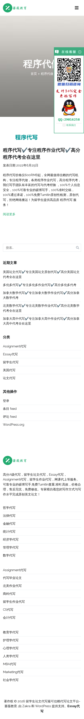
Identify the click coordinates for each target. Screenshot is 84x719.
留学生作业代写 (14, 602)
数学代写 (9, 555)
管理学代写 (11, 547)
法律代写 (9, 516)
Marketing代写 (13, 672)
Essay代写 (10, 354)
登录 (6, 401)
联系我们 (71, 125)
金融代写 (9, 523)
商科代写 (9, 594)
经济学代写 (11, 539)
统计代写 (9, 531)
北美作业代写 (12, 586)
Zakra (26, 706)
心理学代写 (11, 648)
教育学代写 (11, 632)
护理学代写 (11, 640)
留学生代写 (11, 362)
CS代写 (8, 609)
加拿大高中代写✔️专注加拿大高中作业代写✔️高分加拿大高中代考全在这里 (41, 321)
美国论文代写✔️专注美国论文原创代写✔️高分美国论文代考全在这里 (41, 274)
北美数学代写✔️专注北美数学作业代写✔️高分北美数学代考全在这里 (41, 308)
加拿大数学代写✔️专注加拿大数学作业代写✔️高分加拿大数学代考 (41, 295)
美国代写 (9, 370)
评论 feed (10, 416)
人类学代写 (11, 656)
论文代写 (9, 378)
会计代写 (9, 617)
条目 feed (10, 409)
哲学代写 (9, 508)
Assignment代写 (14, 346)
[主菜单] (77, 7)
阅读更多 (9, 214)
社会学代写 (11, 680)
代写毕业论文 (12, 578)
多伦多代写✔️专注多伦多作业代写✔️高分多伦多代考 (39, 285)
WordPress (43, 706)
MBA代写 (9, 664)
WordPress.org (13, 424)
